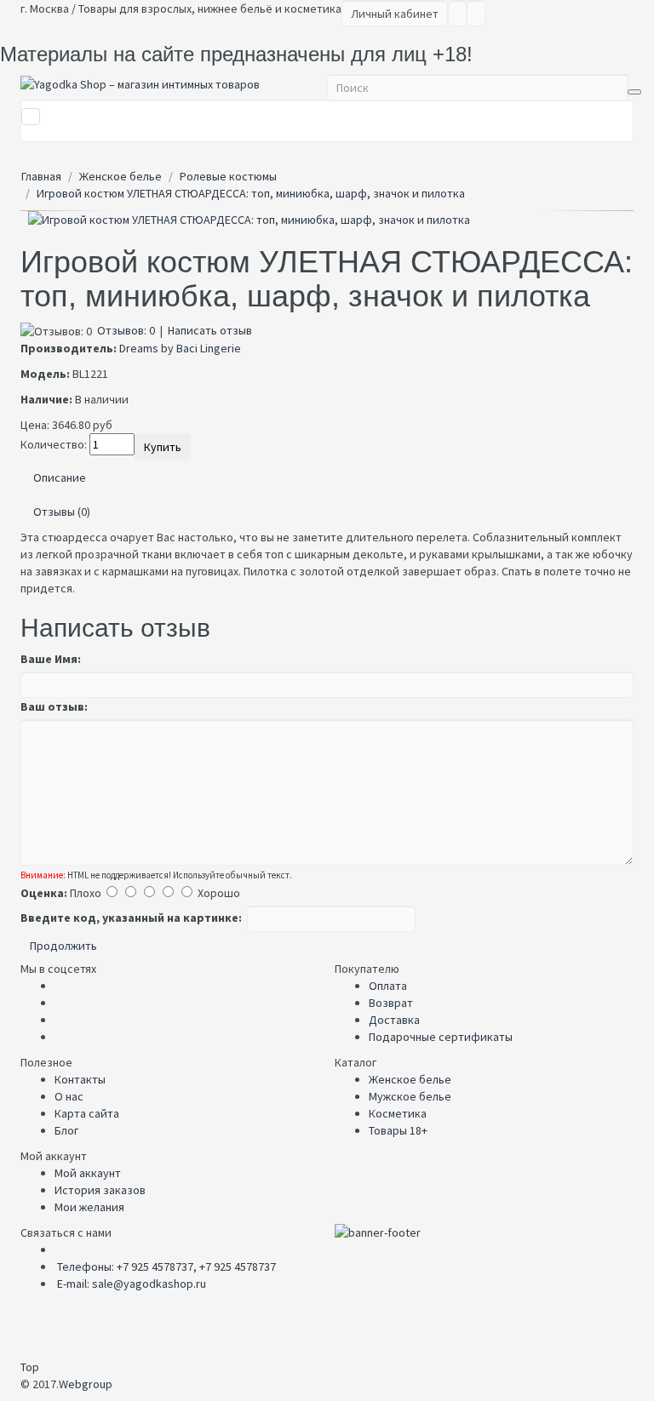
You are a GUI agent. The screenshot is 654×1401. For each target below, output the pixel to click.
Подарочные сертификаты (441, 1036)
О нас (68, 1096)
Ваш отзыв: (54, 706)
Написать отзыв (210, 330)
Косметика (398, 1113)
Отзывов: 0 (126, 330)
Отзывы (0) (61, 511)
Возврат (391, 1002)
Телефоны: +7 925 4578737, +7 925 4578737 (166, 1266)
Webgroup (85, 1384)
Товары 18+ (398, 1130)
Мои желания (89, 1207)
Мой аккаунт (87, 1173)
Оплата (388, 985)
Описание (59, 477)
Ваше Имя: (50, 658)
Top (29, 1367)
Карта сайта (86, 1113)
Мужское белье (410, 1096)
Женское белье (410, 1079)
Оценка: (43, 893)
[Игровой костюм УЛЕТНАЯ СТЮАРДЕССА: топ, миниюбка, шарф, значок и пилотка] (327, 219)
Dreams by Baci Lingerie (180, 348)
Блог (66, 1130)
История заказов (100, 1190)
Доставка (394, 1019)
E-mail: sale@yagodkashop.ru (131, 1283)
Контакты (80, 1079)
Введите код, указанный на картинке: (131, 917)
